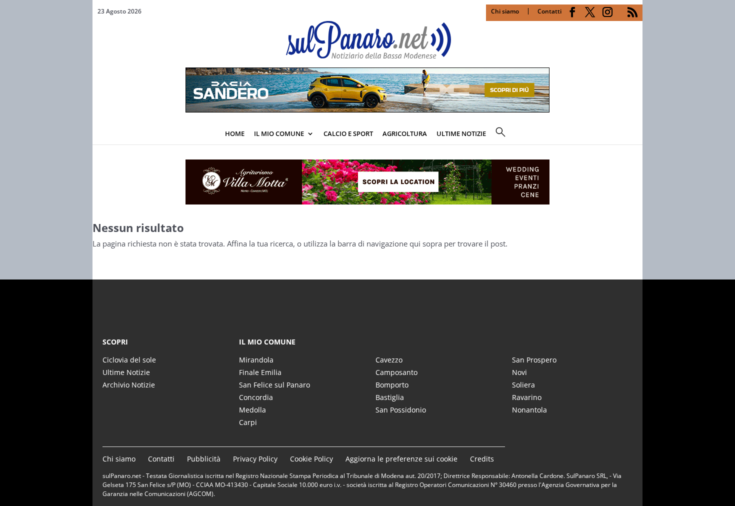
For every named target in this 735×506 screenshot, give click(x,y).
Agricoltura (404, 133)
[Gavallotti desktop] (367, 182)
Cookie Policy (311, 459)
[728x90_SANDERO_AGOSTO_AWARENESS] (368, 109)
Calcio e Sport (348, 133)
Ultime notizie (461, 133)
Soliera (523, 385)
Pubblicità (203, 459)
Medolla (252, 409)
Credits (482, 459)
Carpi (248, 422)
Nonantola (529, 409)
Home (234, 133)
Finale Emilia (260, 372)
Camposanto (397, 372)
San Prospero (534, 359)
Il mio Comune (279, 133)
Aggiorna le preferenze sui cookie (402, 459)
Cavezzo (389, 359)
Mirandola (256, 359)
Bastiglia (390, 397)
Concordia (256, 397)
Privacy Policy (255, 459)
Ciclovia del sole (129, 359)
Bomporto (392, 385)
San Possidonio (401, 409)
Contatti (550, 11)
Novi (519, 372)
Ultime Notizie (126, 372)
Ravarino (527, 397)
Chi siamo (505, 11)
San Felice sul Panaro (274, 385)
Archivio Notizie (128, 385)
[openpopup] (635, 134)
